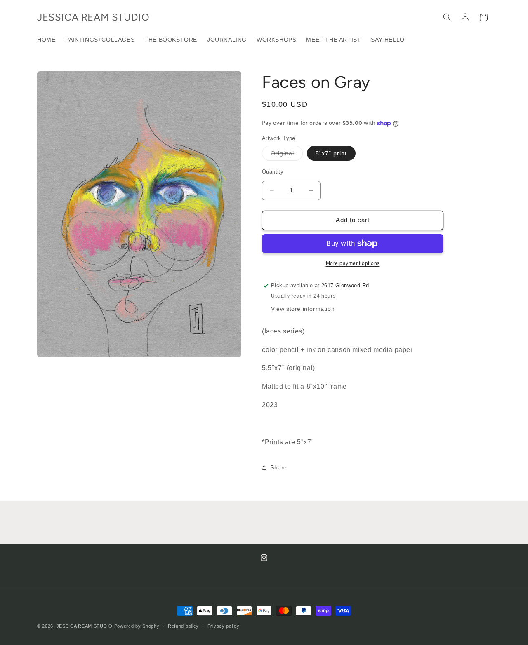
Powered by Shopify (137, 626)
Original (287, 155)
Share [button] (278, 467)
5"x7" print (331, 153)
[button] (447, 17)
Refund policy (183, 625)
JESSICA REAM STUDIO (85, 626)
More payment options (353, 263)
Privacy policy (223, 625)
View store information (303, 308)
